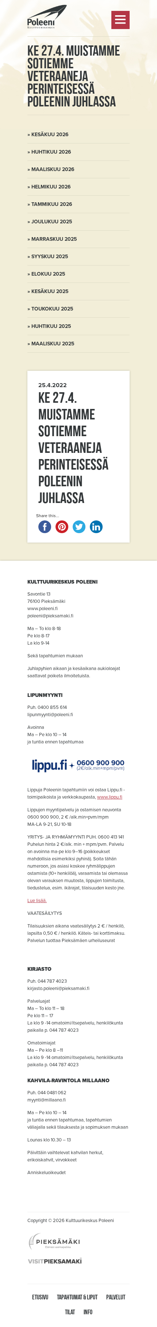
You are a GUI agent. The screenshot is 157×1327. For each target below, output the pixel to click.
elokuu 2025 (48, 274)
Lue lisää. (37, 901)
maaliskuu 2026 (52, 169)
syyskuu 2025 (49, 256)
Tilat (70, 1311)
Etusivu (40, 1297)
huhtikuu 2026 (51, 152)
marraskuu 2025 (54, 239)
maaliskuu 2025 (52, 344)
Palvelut (115, 1297)
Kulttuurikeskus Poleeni (47, 47)
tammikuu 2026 (51, 204)
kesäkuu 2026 (50, 134)
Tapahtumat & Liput (77, 1297)
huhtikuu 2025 (51, 326)
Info (88, 1311)
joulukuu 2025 (51, 222)
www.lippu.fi (109, 797)
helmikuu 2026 (51, 187)
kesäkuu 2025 (50, 291)
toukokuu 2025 (52, 309)
